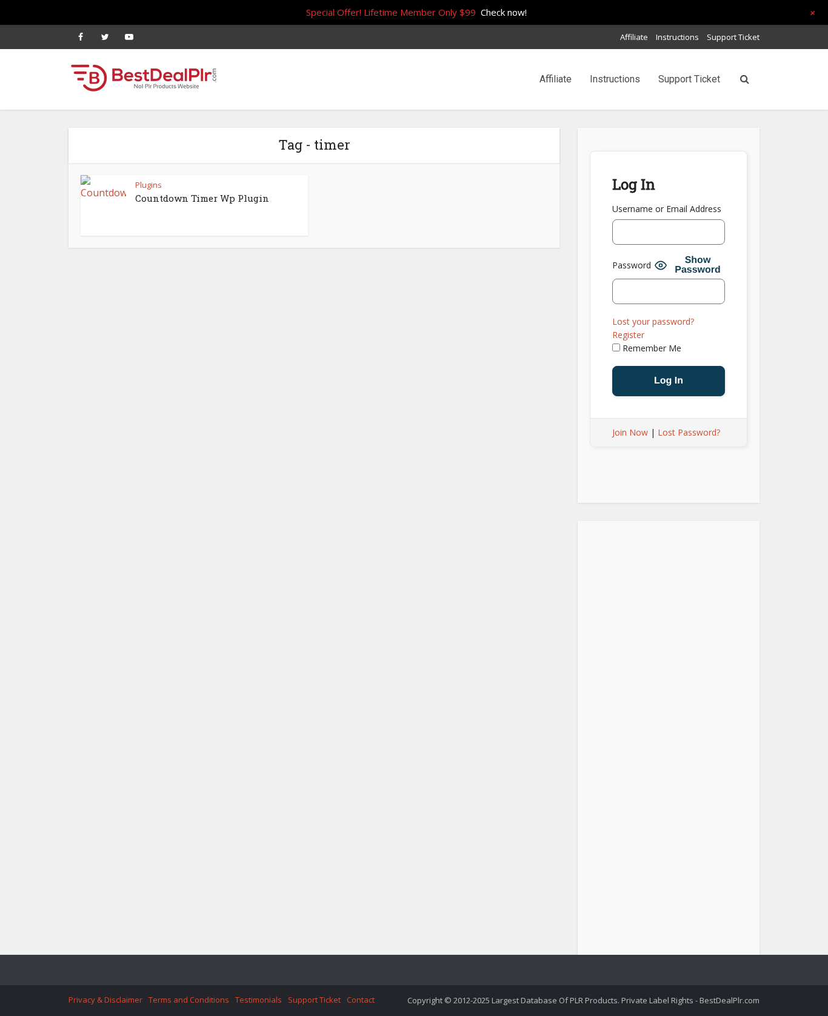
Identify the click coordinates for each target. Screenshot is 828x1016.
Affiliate (634, 37)
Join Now (630, 432)
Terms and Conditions (189, 999)
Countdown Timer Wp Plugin (202, 198)
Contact (361, 999)
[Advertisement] (668, 741)
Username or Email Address (666, 208)
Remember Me (650, 348)
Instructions (677, 37)
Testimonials (258, 999)
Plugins (148, 184)
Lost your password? (653, 321)
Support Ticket (733, 37)
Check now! (504, 12)
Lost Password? (689, 432)
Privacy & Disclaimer (105, 999)
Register (628, 334)
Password (631, 265)
